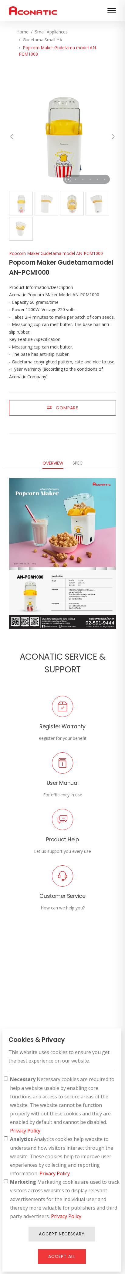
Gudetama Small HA (42, 40)
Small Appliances (51, 32)
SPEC (78, 463)
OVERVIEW (52, 463)
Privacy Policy (25, 1130)
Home (22, 32)
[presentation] (12, 137)
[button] (68, 179)
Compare (66, 408)
